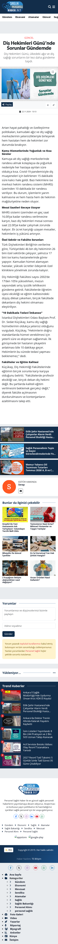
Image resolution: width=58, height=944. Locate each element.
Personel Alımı (12, 831)
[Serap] (9, 486)
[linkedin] (52, 867)
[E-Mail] (20, 491)
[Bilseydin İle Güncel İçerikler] (15, 543)
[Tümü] (54, 672)
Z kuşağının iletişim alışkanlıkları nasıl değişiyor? (11, 580)
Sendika (28, 828)
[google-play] (36, 837)
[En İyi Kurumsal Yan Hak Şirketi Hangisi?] (43, 543)
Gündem (7, 17)
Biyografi (15, 929)
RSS (10, 850)
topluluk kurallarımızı (30, 643)
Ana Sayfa (15, 874)
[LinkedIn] (31, 816)
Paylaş (8, 104)
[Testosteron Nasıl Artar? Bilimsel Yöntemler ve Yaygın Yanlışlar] (43, 514)
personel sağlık (23, 910)
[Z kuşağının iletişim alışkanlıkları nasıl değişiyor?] (15, 567)
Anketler (15, 932)
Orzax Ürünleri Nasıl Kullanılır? (40, 578)
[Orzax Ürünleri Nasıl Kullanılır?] (43, 567)
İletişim (14, 939)
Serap (21, 484)
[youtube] (35, 867)
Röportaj (15, 925)
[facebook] (10, 867)
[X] (21, 816)
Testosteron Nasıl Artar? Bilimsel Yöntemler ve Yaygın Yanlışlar (42, 526)
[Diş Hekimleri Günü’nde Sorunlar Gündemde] (29, 84)
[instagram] (27, 867)
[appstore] (21, 837)
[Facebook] (16, 816)
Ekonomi (20, 17)
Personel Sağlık (32, 650)
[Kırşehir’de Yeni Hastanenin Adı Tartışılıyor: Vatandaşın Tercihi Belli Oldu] (15, 514)
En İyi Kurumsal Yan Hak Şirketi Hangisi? (42, 554)
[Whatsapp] (42, 816)
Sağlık (33, 825)
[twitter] (18, 867)
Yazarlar (15, 921)
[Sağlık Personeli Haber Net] (12, 7)
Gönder (8, 634)
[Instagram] (26, 816)
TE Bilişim (36, 858)
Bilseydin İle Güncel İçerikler (11, 554)
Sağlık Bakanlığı (12, 828)
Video (13, 918)
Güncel (46, 17)
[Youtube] (36, 816)
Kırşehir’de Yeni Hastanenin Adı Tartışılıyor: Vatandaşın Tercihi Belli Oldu (13, 527)
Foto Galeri (16, 914)
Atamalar (33, 17)
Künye (13, 936)
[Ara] (49, 6)
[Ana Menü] (53, 6)
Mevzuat (40, 828)
